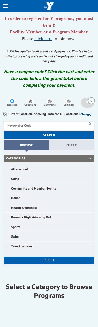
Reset (49, 260)
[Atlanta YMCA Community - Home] (49, 6)
